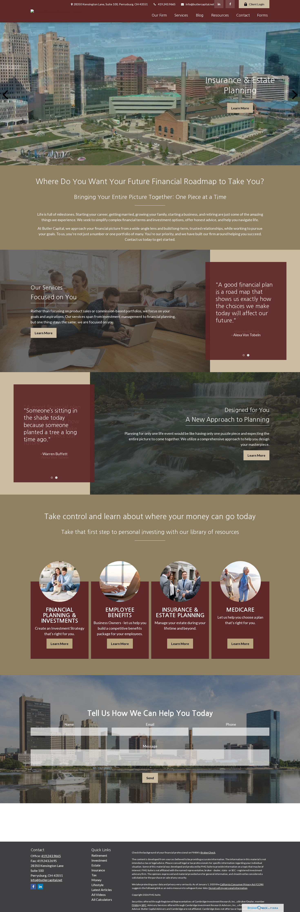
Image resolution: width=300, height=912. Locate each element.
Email (150, 724)
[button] (159, 15)
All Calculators (101, 899)
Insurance (98, 870)
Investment (99, 860)
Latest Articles (101, 890)
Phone (231, 724)
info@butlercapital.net (200, 4)
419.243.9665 (167, 4)
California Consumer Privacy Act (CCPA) (241, 884)
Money (96, 880)
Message (150, 746)
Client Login (256, 4)
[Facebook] (230, 4)
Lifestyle (97, 885)
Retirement (99, 855)
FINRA (135, 905)
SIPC (143, 905)
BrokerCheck (208, 852)
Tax (94, 875)
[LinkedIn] (218, 4)
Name (69, 724)
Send (150, 778)
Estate (95, 865)
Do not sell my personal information (228, 888)
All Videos (98, 894)
